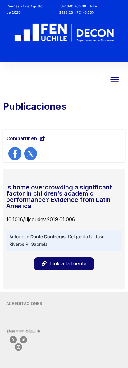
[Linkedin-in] (23, 339)
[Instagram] (18, 347)
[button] (114, 79)
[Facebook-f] (14, 153)
